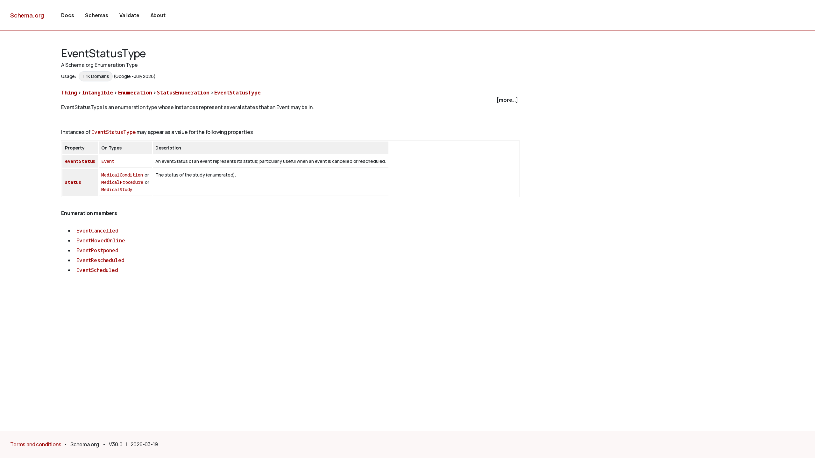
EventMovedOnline (100, 240)
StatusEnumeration (183, 92)
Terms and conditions (35, 444)
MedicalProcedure (122, 182)
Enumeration (135, 92)
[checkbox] (290, 100)
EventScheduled (97, 270)
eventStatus (80, 161)
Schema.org (27, 15)
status (73, 182)
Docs (67, 15)
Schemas (96, 15)
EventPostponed (97, 250)
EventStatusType (237, 92)
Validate (129, 15)
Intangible (97, 92)
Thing (69, 92)
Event (107, 161)
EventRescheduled (100, 260)
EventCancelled (97, 230)
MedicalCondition (122, 175)
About (158, 15)
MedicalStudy (116, 189)
